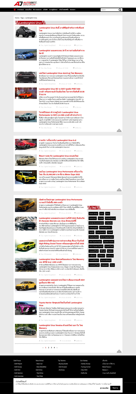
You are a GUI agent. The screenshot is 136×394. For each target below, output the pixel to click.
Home (17, 18)
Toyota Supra (93, 237)
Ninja (112, 265)
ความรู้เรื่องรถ (53, 10)
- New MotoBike (41, 367)
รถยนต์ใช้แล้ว (93, 260)
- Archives (61, 370)
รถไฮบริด (109, 223)
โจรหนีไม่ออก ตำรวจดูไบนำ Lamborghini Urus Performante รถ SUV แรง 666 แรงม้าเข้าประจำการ (60, 113)
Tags (22, 18)
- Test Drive (39, 373)
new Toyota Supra (95, 242)
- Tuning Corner (85, 367)
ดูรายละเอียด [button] (104, 388)
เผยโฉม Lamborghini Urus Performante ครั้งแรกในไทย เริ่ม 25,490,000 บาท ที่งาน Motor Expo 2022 (61, 173)
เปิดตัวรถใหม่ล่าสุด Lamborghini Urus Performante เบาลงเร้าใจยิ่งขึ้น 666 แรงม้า (60, 201)
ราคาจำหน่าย (100, 232)
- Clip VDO (83, 370)
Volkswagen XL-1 (105, 227)
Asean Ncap (93, 213)
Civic (101, 213)
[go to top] (119, 130)
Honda (101, 218)
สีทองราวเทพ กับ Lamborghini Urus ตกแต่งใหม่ (58, 155)
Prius (107, 213)
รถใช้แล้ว (101, 256)
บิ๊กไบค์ (103, 251)
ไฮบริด (91, 232)
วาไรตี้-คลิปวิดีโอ (63, 10)
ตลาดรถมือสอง (106, 260)
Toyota (110, 232)
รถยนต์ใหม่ (28, 10)
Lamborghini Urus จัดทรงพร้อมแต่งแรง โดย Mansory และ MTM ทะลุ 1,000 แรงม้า (61, 260)
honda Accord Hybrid (96, 223)
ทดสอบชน (92, 218)
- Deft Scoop (18, 367)
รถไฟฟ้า (45, 10)
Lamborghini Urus (31, 18)
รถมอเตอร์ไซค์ (94, 265)
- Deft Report (18, 364)
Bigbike (110, 251)
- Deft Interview (18, 376)
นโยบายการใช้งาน (108, 364)
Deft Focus (17, 360)
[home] (15, 9)
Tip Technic (62, 360)
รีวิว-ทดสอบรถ (37, 10)
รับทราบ (115, 388)
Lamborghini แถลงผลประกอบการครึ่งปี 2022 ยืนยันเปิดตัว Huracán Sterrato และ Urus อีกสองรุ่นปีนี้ (62, 219)
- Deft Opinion (18, 373)
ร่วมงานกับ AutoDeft (109, 373)
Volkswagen (93, 227)
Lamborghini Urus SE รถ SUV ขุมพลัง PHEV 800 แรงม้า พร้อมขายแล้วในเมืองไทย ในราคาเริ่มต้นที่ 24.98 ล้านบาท (61, 91)
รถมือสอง (92, 256)
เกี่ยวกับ (104, 360)
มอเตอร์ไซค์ (109, 246)
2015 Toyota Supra (107, 237)
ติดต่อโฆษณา (106, 367)
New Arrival (39, 360)
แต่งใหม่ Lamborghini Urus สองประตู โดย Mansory (60, 73)
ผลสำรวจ (110, 256)
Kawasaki (104, 265)
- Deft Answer (62, 367)
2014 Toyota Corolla (96, 246)
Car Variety (84, 360)
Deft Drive (39, 370)
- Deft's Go (83, 373)
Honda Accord (110, 218)
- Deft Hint (17, 370)
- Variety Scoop (85, 364)
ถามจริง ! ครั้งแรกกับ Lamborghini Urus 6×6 (57, 140)
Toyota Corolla (108, 242)
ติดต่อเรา (72, 10)
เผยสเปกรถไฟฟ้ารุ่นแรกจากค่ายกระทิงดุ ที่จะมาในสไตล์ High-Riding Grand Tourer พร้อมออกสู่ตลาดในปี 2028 (61, 242)
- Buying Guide (63, 364)
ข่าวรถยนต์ (20, 10)
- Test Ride (39, 376)
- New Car (39, 364)
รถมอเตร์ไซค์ (93, 251)
